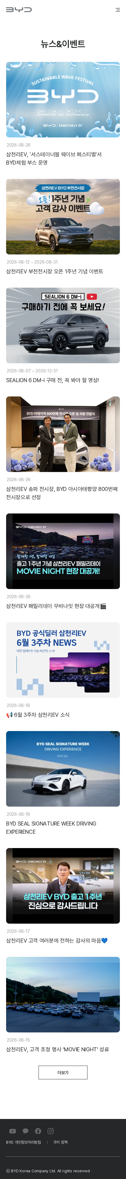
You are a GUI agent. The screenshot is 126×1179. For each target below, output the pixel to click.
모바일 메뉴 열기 (116, 10)
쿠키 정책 (60, 1142)
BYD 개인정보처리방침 (23, 1142)
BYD (19, 9)
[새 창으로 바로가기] (12, 1131)
